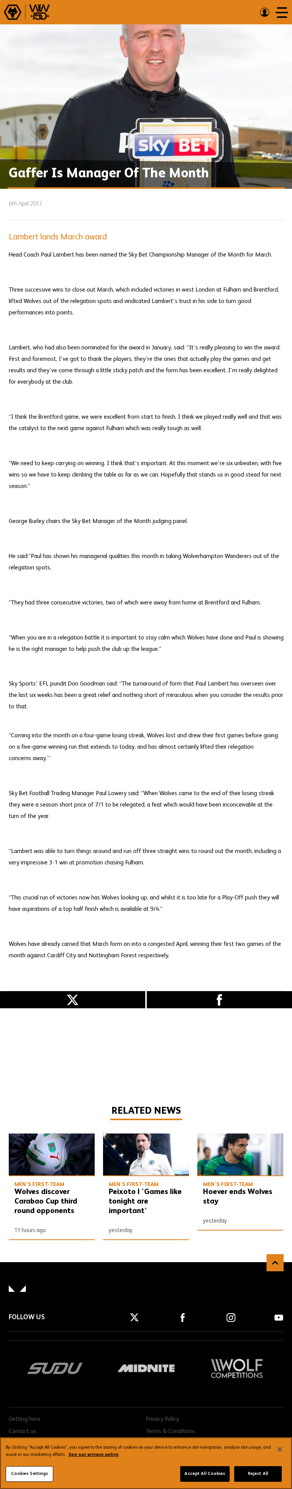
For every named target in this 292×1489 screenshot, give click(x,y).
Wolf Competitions (236, 1368)
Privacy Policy (162, 1419)
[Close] (279, 1449)
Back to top (275, 1262)
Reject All (258, 1473)
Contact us (22, 1431)
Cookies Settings (29, 1473)
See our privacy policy (93, 1454)
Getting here (24, 1419)
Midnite (146, 1368)
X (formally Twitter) (72, 999)
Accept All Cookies (204, 1473)
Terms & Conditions (170, 1431)
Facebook (219, 999)
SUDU (55, 1368)
